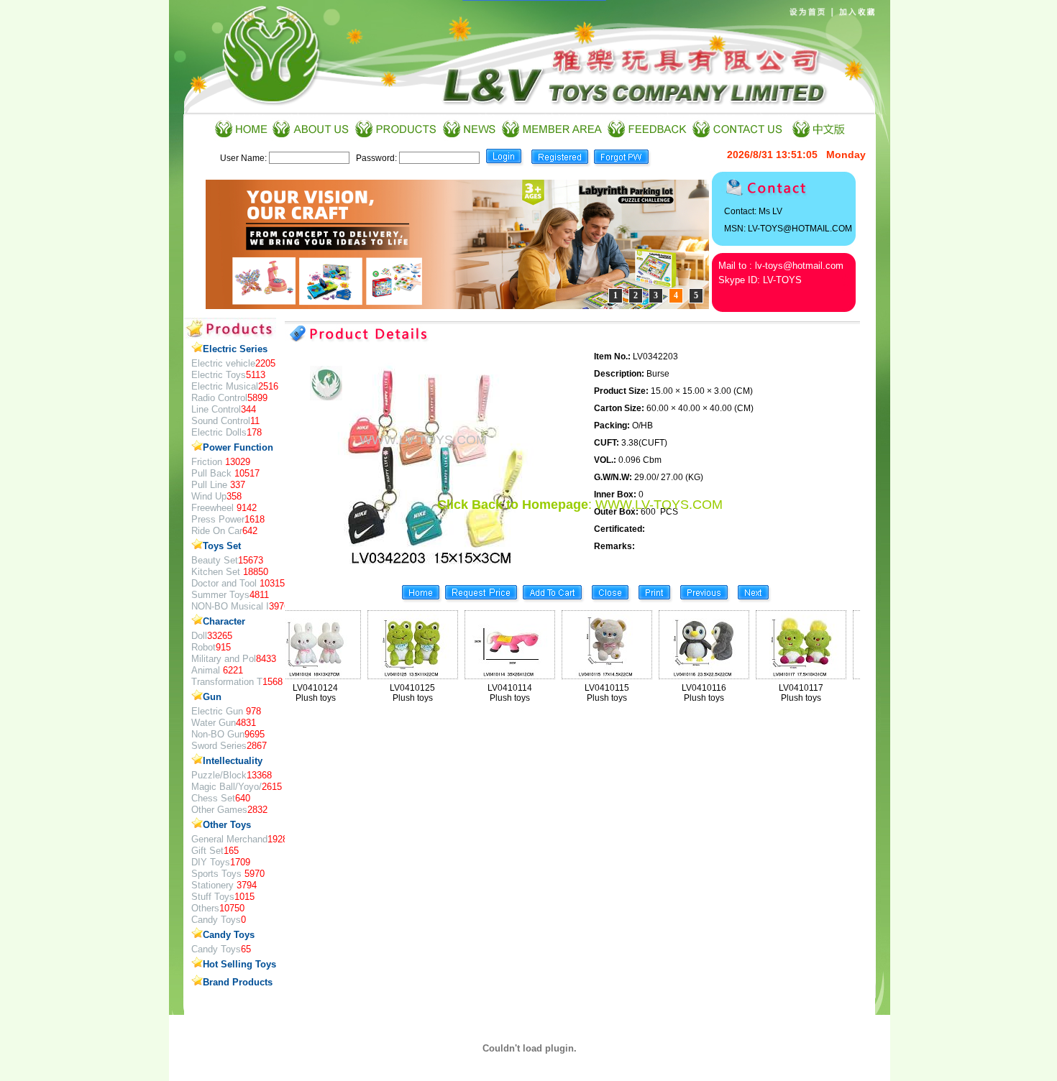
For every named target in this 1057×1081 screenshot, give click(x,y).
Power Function (238, 447)
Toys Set (222, 545)
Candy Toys (229, 934)
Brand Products (238, 982)
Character (224, 621)
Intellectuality (232, 760)
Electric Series (235, 349)
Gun (212, 696)
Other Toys (227, 824)
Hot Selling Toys (239, 964)
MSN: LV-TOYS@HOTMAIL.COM (788, 229)
